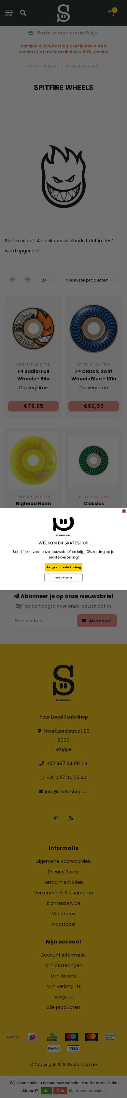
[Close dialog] (124, 511)
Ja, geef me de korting (63, 567)
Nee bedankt (63, 577)
